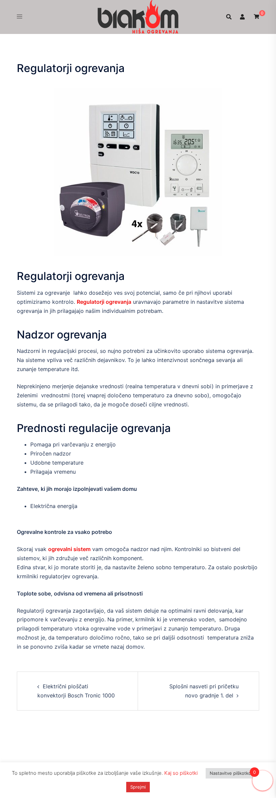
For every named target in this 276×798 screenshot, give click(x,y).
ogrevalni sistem (69, 549)
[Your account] (242, 17)
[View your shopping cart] (256, 16)
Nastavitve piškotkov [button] (231, 773)
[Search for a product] (229, 17)
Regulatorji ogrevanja (104, 301)
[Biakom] (138, 16)
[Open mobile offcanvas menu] (19, 17)
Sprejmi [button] (138, 787)
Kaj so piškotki (181, 773)
